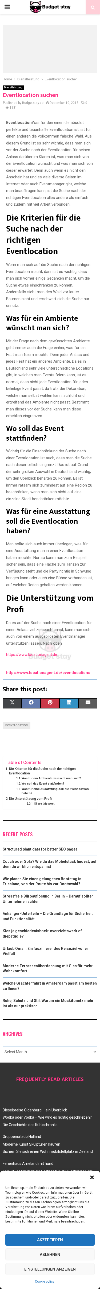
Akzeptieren (50, 1239)
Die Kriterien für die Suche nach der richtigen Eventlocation (42, 771)
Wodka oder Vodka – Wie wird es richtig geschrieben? (47, 1117)
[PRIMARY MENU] (7, 7)
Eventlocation (16, 725)
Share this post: (44, 803)
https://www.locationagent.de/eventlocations (48, 672)
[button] (92, 1177)
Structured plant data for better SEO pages (40, 849)
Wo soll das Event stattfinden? (43, 783)
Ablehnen (50, 1254)
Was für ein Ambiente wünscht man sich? (51, 778)
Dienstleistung (13, 87)
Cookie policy (44, 1281)
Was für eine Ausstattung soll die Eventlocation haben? (55, 791)
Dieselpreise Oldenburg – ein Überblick (35, 1110)
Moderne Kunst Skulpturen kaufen (31, 1144)
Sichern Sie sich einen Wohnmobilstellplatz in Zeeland (48, 1151)
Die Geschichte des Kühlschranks (30, 1125)
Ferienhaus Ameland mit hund (28, 1163)
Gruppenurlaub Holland (22, 1136)
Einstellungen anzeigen (50, 1269)
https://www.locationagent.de (31, 654)
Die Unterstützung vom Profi (30, 799)
